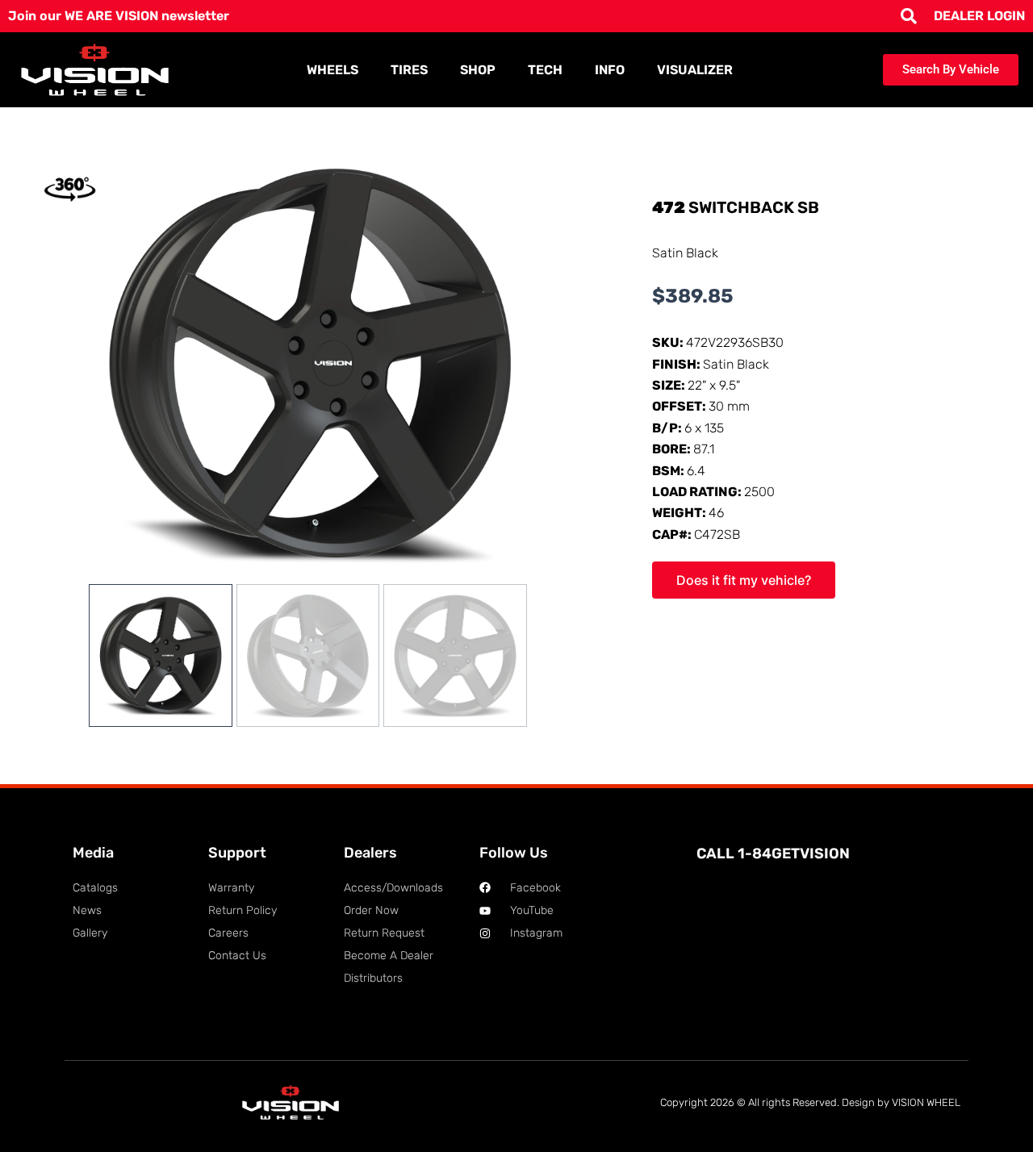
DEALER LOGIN (979, 15)
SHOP (478, 69)
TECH (545, 69)
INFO (610, 69)
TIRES (409, 69)
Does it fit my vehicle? (743, 580)
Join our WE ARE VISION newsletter (118, 15)
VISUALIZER (695, 69)
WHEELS (332, 69)
